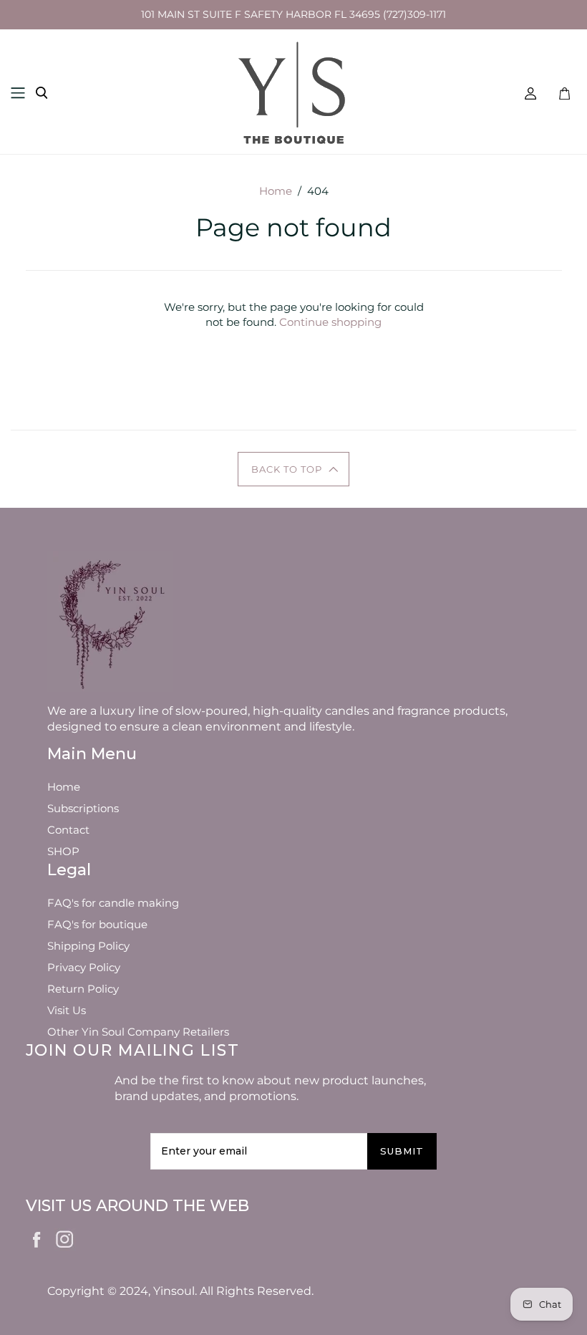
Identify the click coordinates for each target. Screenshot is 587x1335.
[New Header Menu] (18, 93)
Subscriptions (83, 808)
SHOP (63, 851)
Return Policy (83, 989)
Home (275, 191)
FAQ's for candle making (113, 903)
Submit (402, 1151)
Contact (68, 830)
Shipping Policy (88, 946)
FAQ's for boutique (97, 924)
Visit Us (66, 1010)
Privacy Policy (83, 967)
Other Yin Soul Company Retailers (138, 1031)
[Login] (531, 93)
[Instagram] (65, 1236)
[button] (294, 469)
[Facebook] (37, 1238)
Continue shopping (330, 322)
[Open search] (41, 93)
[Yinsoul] (293, 92)
